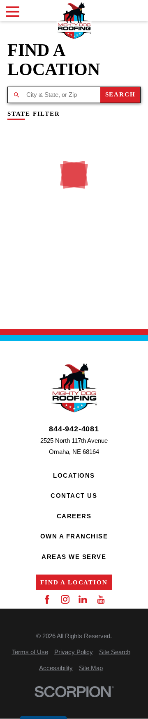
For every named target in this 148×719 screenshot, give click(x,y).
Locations (74, 475)
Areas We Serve (74, 556)
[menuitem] (30, 651)
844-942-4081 (74, 429)
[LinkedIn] (83, 599)
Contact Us (74, 495)
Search (120, 94)
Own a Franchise (74, 536)
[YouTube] (101, 599)
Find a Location (73, 582)
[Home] (74, 20)
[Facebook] (47, 599)
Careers (74, 516)
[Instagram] (65, 599)
